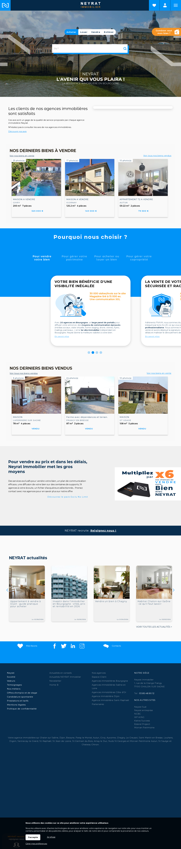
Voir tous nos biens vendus (157, 155)
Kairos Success (142, 720)
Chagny (121, 737)
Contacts (116, 646)
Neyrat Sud (140, 707)
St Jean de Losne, (62, 741)
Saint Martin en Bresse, (151, 737)
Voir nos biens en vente (22, 156)
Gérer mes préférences (36, 843)
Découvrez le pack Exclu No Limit (67, 497)
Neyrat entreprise (143, 710)
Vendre (95, 32)
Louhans (168, 737)
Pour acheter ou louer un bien (106, 258)
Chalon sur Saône (49, 737)
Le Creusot (132, 737)
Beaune (70, 737)
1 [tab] (89, 352)
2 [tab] (93, 352)
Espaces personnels (165, 5)
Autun (96, 737)
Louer (84, 32)
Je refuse (51, 837)
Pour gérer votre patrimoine (74, 258)
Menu (175, 5)
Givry (102, 737)
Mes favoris (31, 646)
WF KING (139, 717)
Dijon (62, 737)
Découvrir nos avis (17, 131)
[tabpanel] (90, 310)
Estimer (109, 32)
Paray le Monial (84, 737)
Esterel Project (142, 724)
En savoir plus (62, 336)
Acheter (71, 32)
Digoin (12, 741)
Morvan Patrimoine (144, 727)
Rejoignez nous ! (103, 530)
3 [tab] (97, 352)
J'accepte (33, 837)
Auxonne (111, 737)
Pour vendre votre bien (42, 258)
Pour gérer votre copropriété (139, 258)
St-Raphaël (45, 741)
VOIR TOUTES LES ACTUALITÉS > (154, 627)
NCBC (137, 713)
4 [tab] (101, 352)
